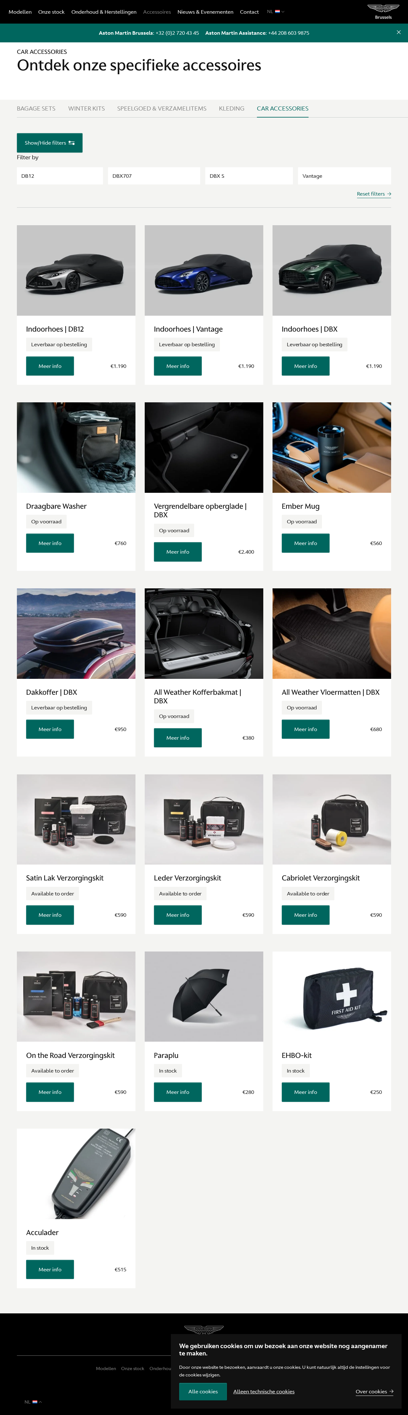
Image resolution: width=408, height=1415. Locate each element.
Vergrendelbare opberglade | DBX (200, 510)
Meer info (50, 366)
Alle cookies (203, 1391)
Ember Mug (301, 506)
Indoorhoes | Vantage (188, 329)
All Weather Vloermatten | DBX (331, 692)
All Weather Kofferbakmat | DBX (197, 696)
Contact (249, 11)
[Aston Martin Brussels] (384, 12)
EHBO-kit (297, 1055)
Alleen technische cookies (264, 1391)
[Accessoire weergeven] (76, 270)
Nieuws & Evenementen (205, 11)
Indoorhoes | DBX (310, 329)
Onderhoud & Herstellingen (103, 11)
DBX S (217, 175)
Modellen (20, 11)
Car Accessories (283, 108)
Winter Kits (86, 108)
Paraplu (166, 1055)
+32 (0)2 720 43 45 (177, 32)
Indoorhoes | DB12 (55, 329)
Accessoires (157, 11)
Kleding (231, 108)
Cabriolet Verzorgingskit (321, 878)
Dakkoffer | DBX (51, 692)
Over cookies (371, 1391)
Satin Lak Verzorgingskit (65, 878)
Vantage (312, 175)
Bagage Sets (36, 108)
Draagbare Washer (56, 506)
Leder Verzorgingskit (187, 878)
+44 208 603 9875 (288, 32)
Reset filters (371, 193)
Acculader (42, 1232)
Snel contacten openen (398, 33)
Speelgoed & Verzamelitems (162, 108)
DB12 (27, 175)
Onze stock (51, 11)
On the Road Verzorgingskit (70, 1055)
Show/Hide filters (45, 142)
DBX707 (122, 175)
